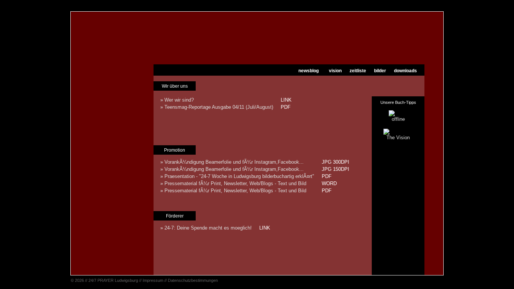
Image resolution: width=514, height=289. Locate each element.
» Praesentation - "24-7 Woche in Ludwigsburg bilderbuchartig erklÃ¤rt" (237, 176)
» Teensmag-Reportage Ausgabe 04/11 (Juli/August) (216, 107)
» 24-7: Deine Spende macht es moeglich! (206, 228)
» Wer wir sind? (177, 100)
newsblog (308, 70)
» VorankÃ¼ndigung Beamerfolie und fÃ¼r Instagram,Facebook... (232, 162)
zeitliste (358, 70)
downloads (405, 70)
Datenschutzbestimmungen (193, 280)
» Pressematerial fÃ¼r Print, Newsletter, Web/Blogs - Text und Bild (233, 183)
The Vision (398, 137)
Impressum (153, 280)
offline (398, 119)
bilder (380, 70)
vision (335, 70)
